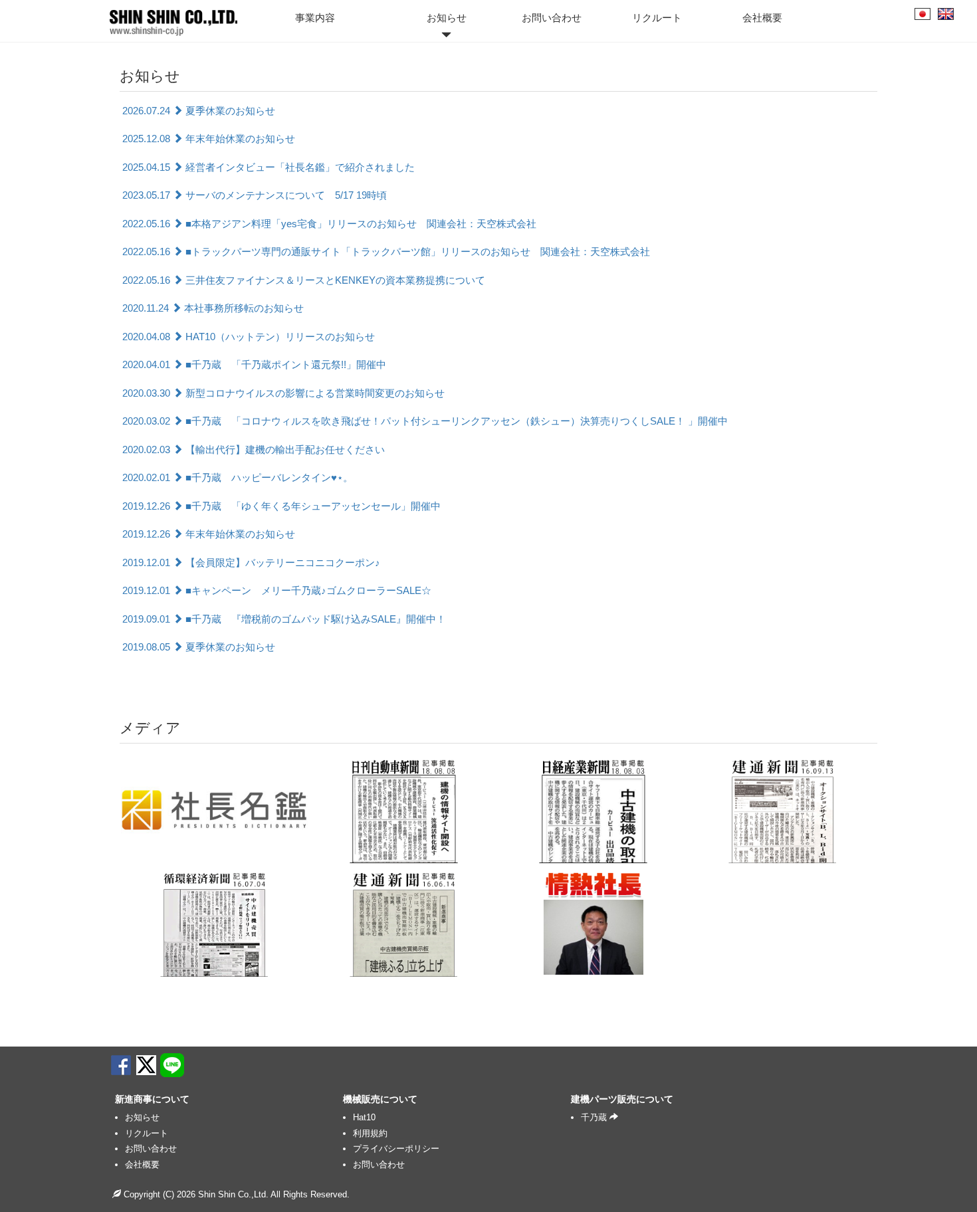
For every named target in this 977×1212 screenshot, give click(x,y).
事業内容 (315, 17)
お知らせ (447, 17)
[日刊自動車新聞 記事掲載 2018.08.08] (403, 810)
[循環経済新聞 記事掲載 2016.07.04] (214, 923)
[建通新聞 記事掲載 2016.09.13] (782, 810)
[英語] (946, 14)
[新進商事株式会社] (168, 16)
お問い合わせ (552, 17)
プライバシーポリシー (396, 1149)
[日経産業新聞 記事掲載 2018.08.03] (593, 810)
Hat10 (364, 1117)
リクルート (657, 17)
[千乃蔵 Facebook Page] (121, 1065)
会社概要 (762, 17)
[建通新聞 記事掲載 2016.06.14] (403, 923)
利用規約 (370, 1133)
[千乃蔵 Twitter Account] (146, 1065)
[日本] (922, 14)
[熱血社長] (593, 923)
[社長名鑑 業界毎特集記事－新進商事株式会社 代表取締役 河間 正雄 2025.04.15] (214, 810)
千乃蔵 (595, 1117)
